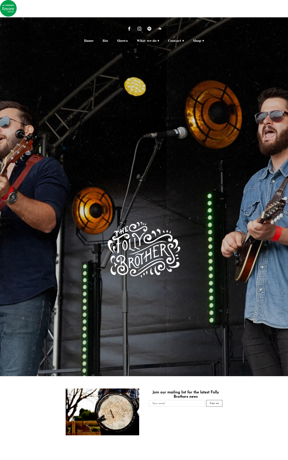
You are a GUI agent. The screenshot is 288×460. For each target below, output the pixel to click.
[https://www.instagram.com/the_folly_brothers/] (139, 29)
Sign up (214, 403)
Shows (122, 41)
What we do (146, 41)
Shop (197, 41)
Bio (105, 41)
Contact (174, 41)
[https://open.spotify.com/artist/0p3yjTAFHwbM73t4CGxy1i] (149, 29)
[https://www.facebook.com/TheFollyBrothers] (129, 29)
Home (89, 41)
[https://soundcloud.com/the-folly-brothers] (159, 29)
